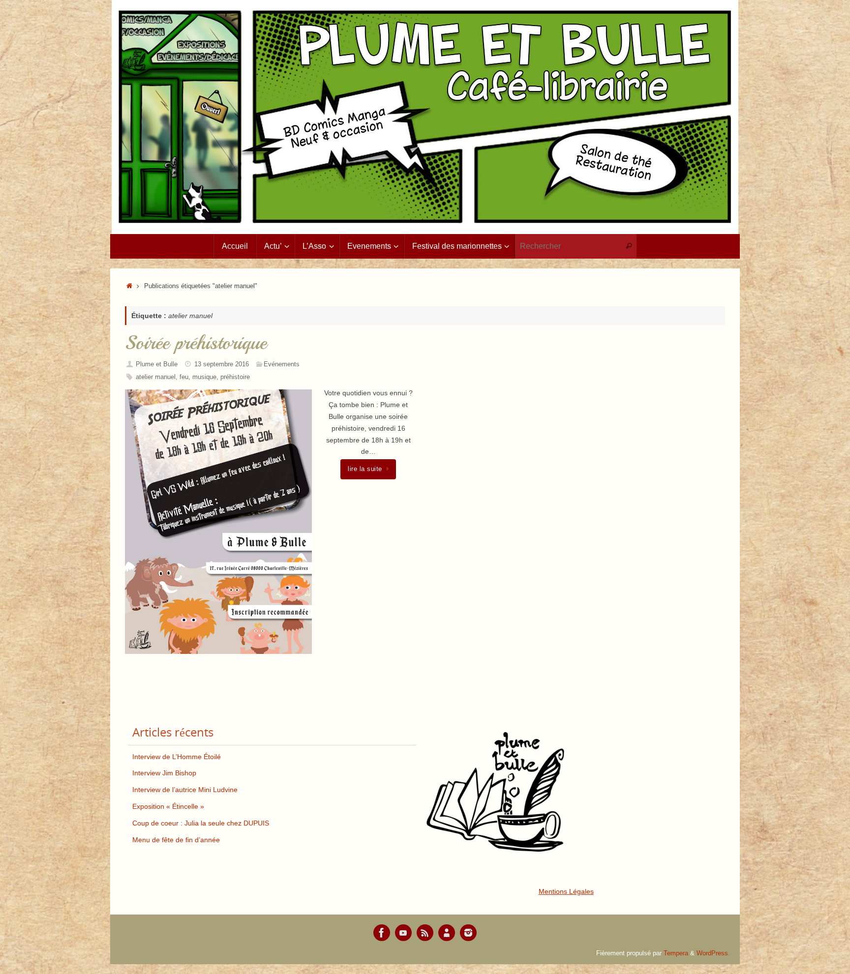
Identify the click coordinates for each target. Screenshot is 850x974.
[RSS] (425, 932)
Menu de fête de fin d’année (176, 840)
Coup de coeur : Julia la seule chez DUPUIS (200, 823)
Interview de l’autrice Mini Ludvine (185, 790)
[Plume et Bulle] (381, 932)
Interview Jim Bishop (164, 773)
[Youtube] (403, 932)
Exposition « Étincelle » (168, 806)
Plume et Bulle (157, 364)
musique (204, 377)
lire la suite (365, 469)
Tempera (676, 953)
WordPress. (713, 953)
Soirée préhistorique (196, 342)
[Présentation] (446, 932)
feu (184, 377)
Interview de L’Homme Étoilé (176, 757)
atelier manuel (156, 377)
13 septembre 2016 (221, 364)
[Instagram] (468, 932)
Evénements (282, 364)
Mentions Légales (566, 891)
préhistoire (235, 377)
